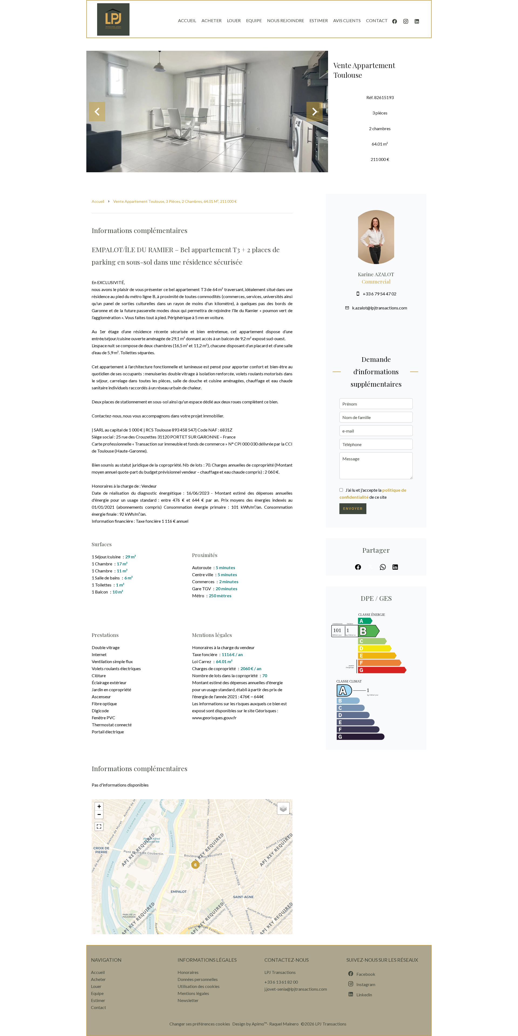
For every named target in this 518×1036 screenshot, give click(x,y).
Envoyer (353, 509)
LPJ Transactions (280, 972)
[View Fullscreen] (99, 826)
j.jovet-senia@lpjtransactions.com (295, 988)
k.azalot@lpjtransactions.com (379, 307)
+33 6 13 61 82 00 (281, 981)
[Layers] (283, 808)
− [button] (99, 814)
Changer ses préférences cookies (199, 1023)
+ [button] (99, 806)
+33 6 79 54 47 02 (379, 293)
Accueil (98, 201)
